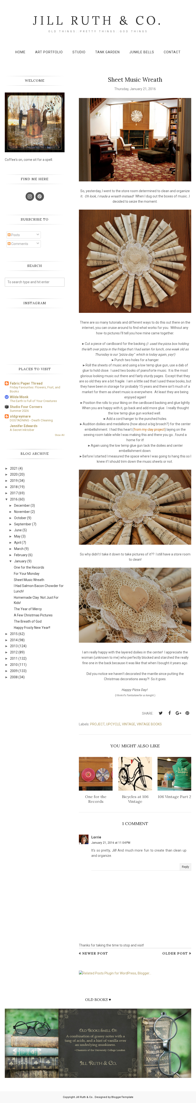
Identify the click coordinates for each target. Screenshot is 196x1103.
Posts (15, 235)
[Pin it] (187, 713)
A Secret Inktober (22, 430)
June (18, 530)
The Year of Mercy (28, 609)
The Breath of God (28, 621)
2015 (14, 634)
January (20, 561)
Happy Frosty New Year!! (32, 628)
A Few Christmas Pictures (33, 615)
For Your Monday (26, 574)
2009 (14, 671)
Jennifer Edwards (24, 426)
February (20, 555)
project (97, 724)
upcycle (113, 724)
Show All (60, 435)
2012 (14, 652)
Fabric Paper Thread (26, 383)
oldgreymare (20, 416)
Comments (19, 244)
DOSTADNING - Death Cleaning (31, 420)
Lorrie (96, 837)
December (22, 505)
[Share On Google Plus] (178, 713)
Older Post (175, 953)
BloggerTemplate (122, 1097)
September (22, 524)
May (17, 536)
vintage (128, 724)
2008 (14, 677)
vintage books (149, 724)
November (22, 512)
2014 (14, 640)
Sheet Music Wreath (29, 580)
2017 (14, 493)
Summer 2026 (19, 411)
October (20, 518)
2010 (14, 665)
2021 (14, 468)
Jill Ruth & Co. (98, 20)
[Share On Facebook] (169, 713)
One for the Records (29, 567)
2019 (14, 481)
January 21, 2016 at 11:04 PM (110, 842)
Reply (185, 867)
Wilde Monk (19, 397)
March (19, 549)
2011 (14, 658)
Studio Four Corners (26, 407)
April (17, 542)
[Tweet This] (160, 713)
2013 (14, 646)
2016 (14, 499)
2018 (14, 487)
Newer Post (95, 953)
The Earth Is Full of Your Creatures (33, 401)
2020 (14, 474)
